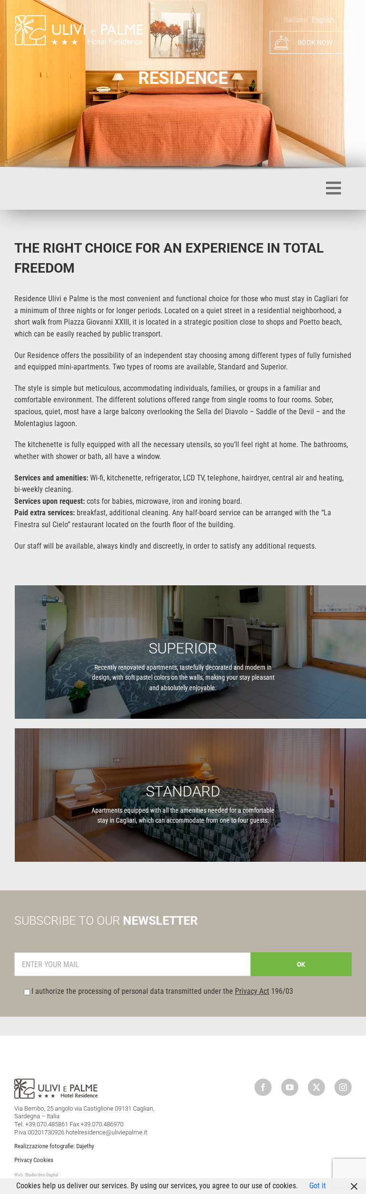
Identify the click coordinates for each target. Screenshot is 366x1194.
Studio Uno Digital (41, 1174)
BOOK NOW (314, 42)
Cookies (43, 1159)
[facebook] (263, 1087)
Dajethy (85, 1146)
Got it (317, 1185)
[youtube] (289, 1087)
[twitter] (316, 1087)
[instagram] (343, 1087)
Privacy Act (252, 991)
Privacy (23, 1159)
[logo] (78, 17)
